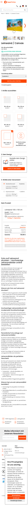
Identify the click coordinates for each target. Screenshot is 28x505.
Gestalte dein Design (14, 168)
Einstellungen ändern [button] (16, 500)
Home (2, 13)
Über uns (17, 450)
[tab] (14, 85)
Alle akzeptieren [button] (16, 495)
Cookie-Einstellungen (19, 452)
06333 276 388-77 (8, 449)
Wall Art (7, 13)
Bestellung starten (14, 81)
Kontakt (4, 465)
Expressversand (10, 191)
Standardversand (10, 184)
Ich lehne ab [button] (16, 498)
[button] (25, 25)
